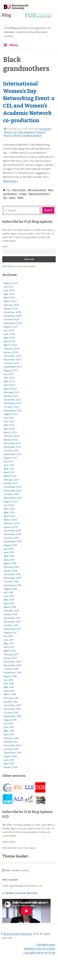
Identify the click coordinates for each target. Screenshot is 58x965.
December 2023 (12, 356)
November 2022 (12, 403)
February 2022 (11, 436)
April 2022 (9, 428)
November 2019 (12, 534)
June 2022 (9, 421)
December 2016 (12, 661)
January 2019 (10, 570)
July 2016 (8, 680)
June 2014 (9, 760)
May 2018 (9, 599)
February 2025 (11, 305)
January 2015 (10, 741)
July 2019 (8, 549)
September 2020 (13, 498)
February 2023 (11, 392)
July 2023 (9, 374)
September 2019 (12, 541)
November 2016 (12, 665)
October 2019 (11, 538)
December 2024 (12, 312)
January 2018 (10, 614)
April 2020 (9, 516)
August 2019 (10, 545)
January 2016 (10, 701)
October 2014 (11, 749)
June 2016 (9, 683)
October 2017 (11, 625)
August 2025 (10, 283)
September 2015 (12, 716)
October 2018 (11, 581)
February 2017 (11, 654)
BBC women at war (37, 190)
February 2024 (11, 348)
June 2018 (9, 596)
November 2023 (13, 359)
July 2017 (8, 636)
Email (4, 246)
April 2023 (9, 385)
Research (41, 132)
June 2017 (9, 640)
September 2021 (12, 454)
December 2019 (12, 530)
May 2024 (9, 337)
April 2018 (9, 603)
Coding (22, 194)
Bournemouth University (16, 7)
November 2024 (12, 316)
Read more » (10, 181)
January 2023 (11, 396)
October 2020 (11, 494)
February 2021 (11, 479)
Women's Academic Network (27, 135)
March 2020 (10, 519)
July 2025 (9, 286)
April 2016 (9, 691)
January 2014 (10, 767)
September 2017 (12, 629)
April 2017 (9, 647)
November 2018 (12, 578)
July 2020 (9, 505)
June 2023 (9, 377)
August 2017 (10, 632)
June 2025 (9, 290)
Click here (7, 266)
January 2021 (10, 483)
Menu (13, 45)
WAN (20, 198)
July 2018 (8, 592)
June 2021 (9, 465)
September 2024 (13, 323)
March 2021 (10, 476)
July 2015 (8, 723)
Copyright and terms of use (39, 952)
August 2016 (10, 676)
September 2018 (12, 585)
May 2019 (9, 556)
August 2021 (10, 458)
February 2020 (12, 523)
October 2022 (11, 407)
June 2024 (9, 334)
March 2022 (10, 432)
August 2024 (10, 327)
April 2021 (9, 472)
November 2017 (12, 621)
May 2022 (9, 425)
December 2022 (12, 399)
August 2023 (11, 370)
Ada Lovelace (19, 190)
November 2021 (12, 447)
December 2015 (12, 705)
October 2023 (11, 363)
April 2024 (9, 341)
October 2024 (11, 319)
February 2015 (11, 738)
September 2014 (12, 752)
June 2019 (9, 552)
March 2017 (10, 650)
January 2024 (11, 352)
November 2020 (13, 490)
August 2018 (10, 589)
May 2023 (9, 381)
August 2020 (11, 501)
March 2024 (10, 345)
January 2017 (10, 658)
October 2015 (11, 712)
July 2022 (9, 417)
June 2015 (9, 727)
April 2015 (9, 734)
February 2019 (11, 567)
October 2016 (11, 669)
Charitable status (45, 944)
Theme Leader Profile (21, 893)
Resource (8, 135)
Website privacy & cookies (39, 948)
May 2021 (9, 468)
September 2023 (13, 366)
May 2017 (9, 643)
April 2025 (9, 297)
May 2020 (9, 512)
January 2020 (11, 527)
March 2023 (10, 388)
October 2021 (11, 450)
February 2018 (11, 610)
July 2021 (8, 461)
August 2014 (10, 756)
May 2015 (9, 730)
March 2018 (10, 607)
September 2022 (13, 410)
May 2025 (9, 294)
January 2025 (11, 308)
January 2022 (11, 439)
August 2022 (10, 414)
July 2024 (9, 330)
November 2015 (12, 709)
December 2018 (12, 574)
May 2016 (9, 687)
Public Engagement (27, 132)
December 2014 (12, 745)
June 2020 (9, 508)
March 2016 (10, 694)
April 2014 (9, 763)
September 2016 (12, 672)
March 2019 (10, 563)
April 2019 (9, 559)
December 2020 (13, 487)
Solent (12, 198)
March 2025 (10, 301)
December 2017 (12, 618)
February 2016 (11, 698)
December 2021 (12, 443)
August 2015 (10, 720)
